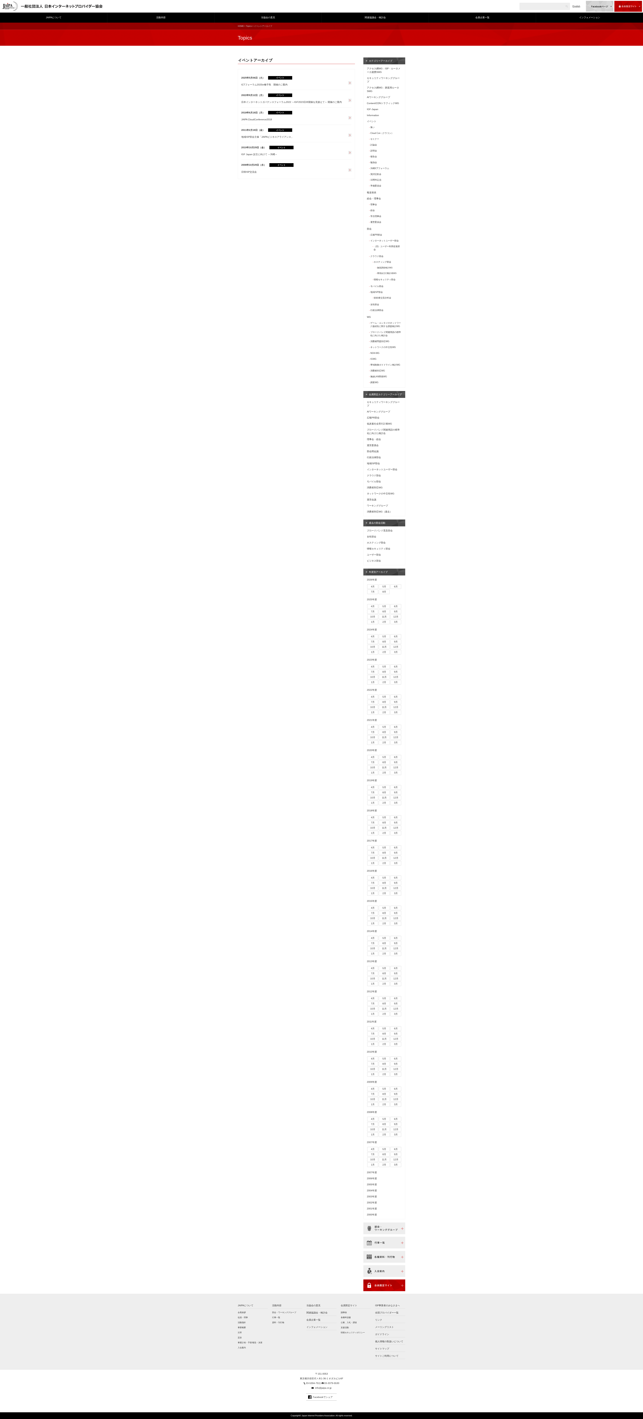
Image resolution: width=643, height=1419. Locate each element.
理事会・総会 (374, 439)
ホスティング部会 (382, 262)
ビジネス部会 (374, 560)
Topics (249, 26)
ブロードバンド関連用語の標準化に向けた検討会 (385, 334)
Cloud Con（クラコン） (382, 133)
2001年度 (372, 1208)
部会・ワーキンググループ (284, 1312)
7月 (373, 591)
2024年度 (372, 629)
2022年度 (372, 690)
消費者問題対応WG (379, 341)
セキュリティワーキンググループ (383, 80)
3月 (396, 622)
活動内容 (161, 17)
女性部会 (374, 304)
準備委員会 (375, 185)
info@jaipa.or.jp (323, 1387)
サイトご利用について (387, 1355)
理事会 (373, 204)
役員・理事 (243, 1317)
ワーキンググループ (377, 505)
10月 (372, 616)
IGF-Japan (372, 109)
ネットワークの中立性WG (383, 347)
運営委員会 (375, 222)
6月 (396, 586)
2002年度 (372, 1202)
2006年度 (372, 1178)
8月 (384, 591)
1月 (373, 622)
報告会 (373, 156)
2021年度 (372, 720)
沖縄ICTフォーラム (379, 168)
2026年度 (372, 579)
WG (369, 317)
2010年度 (372, 1051)
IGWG (373, 359)
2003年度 (372, 1196)
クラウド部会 (376, 256)
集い (372, 127)
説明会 (373, 150)
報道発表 (371, 192)
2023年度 (372, 659)
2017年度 (372, 840)
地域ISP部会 (376, 292)
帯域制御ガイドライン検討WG (385, 365)
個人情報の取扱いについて (389, 1341)
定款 (240, 1337)
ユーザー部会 (374, 554)
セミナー (374, 139)
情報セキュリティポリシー (353, 1332)
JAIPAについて (53, 17)
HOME (241, 26)
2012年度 (372, 991)
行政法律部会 (376, 310)
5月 (384, 586)
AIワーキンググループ (378, 97)
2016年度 (372, 870)
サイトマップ (382, 1348)
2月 (384, 622)
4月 (373, 586)
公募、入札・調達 (349, 1322)
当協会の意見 (268, 17)
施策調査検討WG (384, 268)
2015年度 (372, 901)
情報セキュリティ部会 (385, 279)
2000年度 (372, 1214)
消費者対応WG (377, 370)
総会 (372, 210)
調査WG (374, 382)
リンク (378, 1319)
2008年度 (372, 1112)
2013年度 (372, 961)
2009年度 (372, 1082)
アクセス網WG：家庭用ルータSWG (383, 89)
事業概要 (242, 1327)
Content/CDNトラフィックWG (383, 103)
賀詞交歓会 (375, 174)
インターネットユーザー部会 (384, 240)
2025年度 (372, 599)
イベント (371, 121)
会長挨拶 (242, 1312)
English (576, 6)
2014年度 (372, 931)
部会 (369, 229)
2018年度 (372, 810)
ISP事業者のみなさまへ (387, 1305)
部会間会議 (373, 451)
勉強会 (373, 162)
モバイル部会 (376, 286)
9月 (396, 611)
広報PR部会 (376, 235)
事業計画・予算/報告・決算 (250, 1342)
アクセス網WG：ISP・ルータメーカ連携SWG (383, 70)
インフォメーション (589, 17)
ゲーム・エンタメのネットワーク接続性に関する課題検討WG (385, 325)
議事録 (344, 1312)
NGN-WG (374, 353)
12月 (395, 616)
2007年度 (372, 1142)
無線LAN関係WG (378, 376)
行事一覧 (276, 1317)
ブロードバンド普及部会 (380, 530)
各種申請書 (346, 1317)
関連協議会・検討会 (375, 17)
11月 (384, 616)
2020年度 (372, 750)
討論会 (373, 145)
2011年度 (372, 1021)
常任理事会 (375, 216)
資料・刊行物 (278, 1322)
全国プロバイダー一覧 (387, 1312)
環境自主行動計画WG (387, 273)
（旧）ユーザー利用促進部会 (387, 248)
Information (373, 115)
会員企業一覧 (482, 17)
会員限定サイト (349, 1305)
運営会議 (371, 499)
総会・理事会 (374, 198)
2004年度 (372, 1190)
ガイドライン (382, 1334)
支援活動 (345, 1327)
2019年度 (372, 780)
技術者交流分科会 (382, 298)
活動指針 (242, 1322)
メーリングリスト (384, 1327)
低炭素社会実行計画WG (379, 423)
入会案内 (242, 1347)
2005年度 (372, 1184)
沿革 (240, 1332)
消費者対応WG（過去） (379, 511)
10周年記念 (375, 180)
